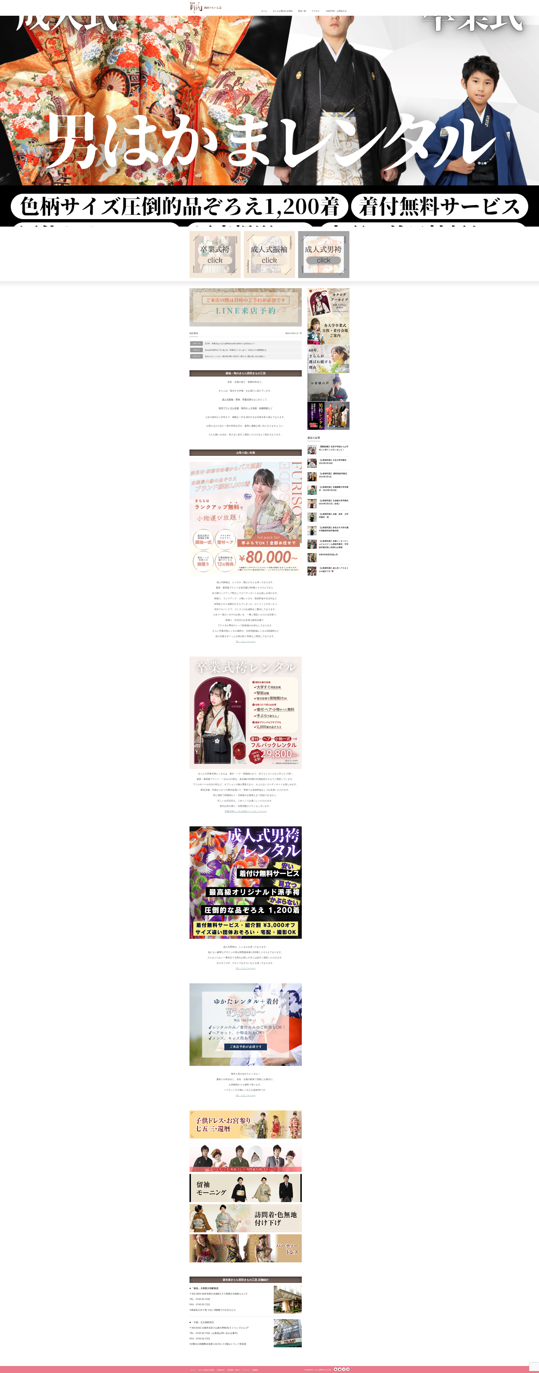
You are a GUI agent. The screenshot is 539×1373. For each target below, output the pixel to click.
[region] (269, 121)
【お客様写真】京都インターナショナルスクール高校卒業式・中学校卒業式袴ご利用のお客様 (333, 544)
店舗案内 (255, 1370)
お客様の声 (221, 1370)
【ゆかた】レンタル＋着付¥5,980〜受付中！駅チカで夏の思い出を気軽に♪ (234, 356)
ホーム (264, 11)
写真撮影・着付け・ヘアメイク (238, 1370)
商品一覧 (302, 11)
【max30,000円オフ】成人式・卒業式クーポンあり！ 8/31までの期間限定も (235, 350)
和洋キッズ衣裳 (249, 408)
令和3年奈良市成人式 (328, 554)
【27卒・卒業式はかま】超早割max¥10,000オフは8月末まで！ (229, 344)
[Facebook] (343, 1369)
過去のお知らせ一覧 (293, 333)
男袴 (238, 399)
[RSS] (335, 1369)
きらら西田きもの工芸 (322, 1370)
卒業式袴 (246, 399)
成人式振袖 (227, 399)
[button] (269, 121)
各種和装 (263, 408)
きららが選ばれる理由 (283, 11)
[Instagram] (348, 1369)
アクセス (315, 11)
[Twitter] (339, 1369)
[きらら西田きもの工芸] (205, 7)
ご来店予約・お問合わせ (336, 11)
